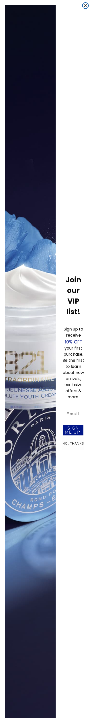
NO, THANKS (73, 443)
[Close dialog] (85, 6)
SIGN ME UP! (73, 430)
